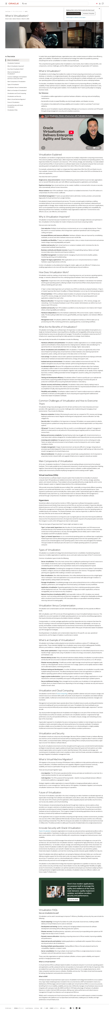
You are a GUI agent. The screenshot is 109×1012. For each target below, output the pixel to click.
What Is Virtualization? (13, 60)
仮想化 (26, 11)
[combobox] (54, 3)
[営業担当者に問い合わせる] (103, 3)
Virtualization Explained (13, 63)
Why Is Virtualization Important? (15, 66)
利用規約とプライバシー (19, 1008)
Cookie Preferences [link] (29, 1008)
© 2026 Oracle (8, 1008)
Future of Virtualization (13, 102)
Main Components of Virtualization (16, 81)
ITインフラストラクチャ (17, 11)
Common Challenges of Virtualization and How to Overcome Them (17, 77)
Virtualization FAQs (12, 110)
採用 (41, 1008)
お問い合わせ (62, 1008)
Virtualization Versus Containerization (17, 87)
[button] (6, 3)
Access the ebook (73, 899)
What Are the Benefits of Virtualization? (13, 73)
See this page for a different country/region (75, 17)
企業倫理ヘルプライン (54, 1008)
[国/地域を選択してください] (97, 3)
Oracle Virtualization (45, 831)
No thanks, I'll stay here (88, 13)
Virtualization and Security (14, 96)
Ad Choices (36, 1008)
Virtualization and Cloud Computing (16, 93)
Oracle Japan (7, 11)
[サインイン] (100, 3)
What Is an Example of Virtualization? (17, 90)
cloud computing (62, 693)
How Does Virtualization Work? (15, 69)
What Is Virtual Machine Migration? (16, 99)
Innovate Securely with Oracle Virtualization (15, 106)
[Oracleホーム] (13, 4)
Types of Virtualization (13, 84)
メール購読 (46, 1008)
